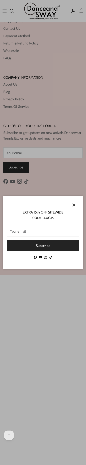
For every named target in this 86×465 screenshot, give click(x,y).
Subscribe (43, 246)
